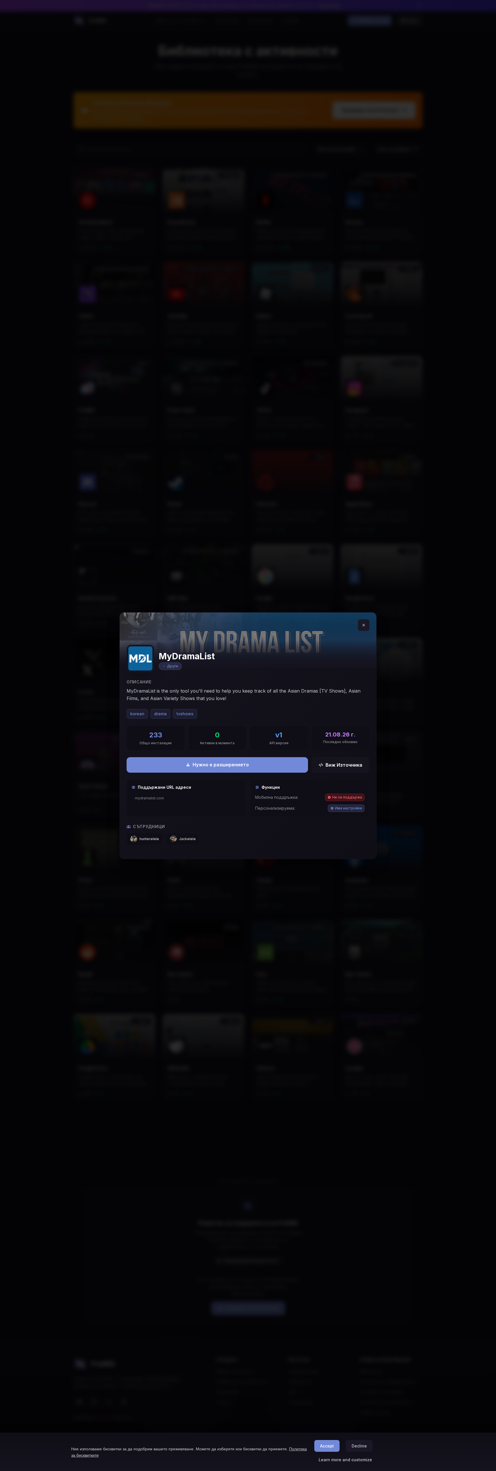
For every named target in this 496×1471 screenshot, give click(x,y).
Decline (359, 1445)
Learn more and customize (345, 1459)
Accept (327, 1445)
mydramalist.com (149, 798)
